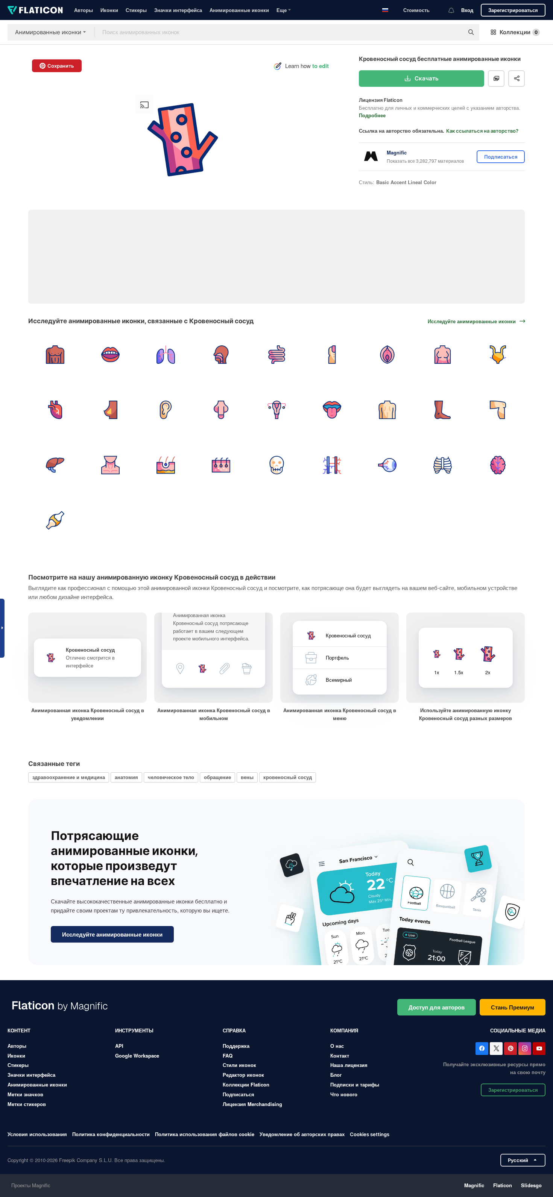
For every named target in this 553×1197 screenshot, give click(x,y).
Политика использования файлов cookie (204, 1134)
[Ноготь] (331, 354)
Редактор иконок (243, 1074)
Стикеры (136, 10)
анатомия (126, 777)
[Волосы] (165, 465)
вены (247, 777)
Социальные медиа (517, 1030)
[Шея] (110, 465)
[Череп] (276, 465)
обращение (217, 777)
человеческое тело (171, 777)
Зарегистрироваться (513, 10)
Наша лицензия (349, 1064)
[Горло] (221, 354)
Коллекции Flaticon (246, 1084)
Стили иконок (239, 1064)
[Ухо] (165, 409)
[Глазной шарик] (387, 465)
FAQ (227, 1055)
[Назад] (387, 409)
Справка (234, 1030)
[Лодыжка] (442, 409)
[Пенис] (221, 409)
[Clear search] (454, 32)
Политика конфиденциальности (111, 1134)
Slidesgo (531, 1185)
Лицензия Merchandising (252, 1104)
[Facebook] (482, 1048)
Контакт (339, 1055)
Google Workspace (137, 1055)
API (119, 1045)
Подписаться (238, 1094)
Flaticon (502, 1185)
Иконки (109, 10)
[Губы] (110, 354)
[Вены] (331, 465)
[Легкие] (165, 354)
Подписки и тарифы (354, 1084)
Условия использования (37, 1134)
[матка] (276, 409)
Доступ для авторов (437, 1007)
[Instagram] (524, 1048)
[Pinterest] (510, 1048)
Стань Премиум (512, 1007)
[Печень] (55, 465)
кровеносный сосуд (287, 777)
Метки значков (25, 1094)
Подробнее (372, 115)
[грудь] (442, 354)
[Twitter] (496, 1048)
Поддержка (236, 1045)
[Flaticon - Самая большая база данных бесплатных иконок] (35, 10)
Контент (19, 1030)
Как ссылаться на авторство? (482, 131)
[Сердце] (55, 409)
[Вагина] (387, 354)
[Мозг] (498, 465)
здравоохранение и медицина (68, 777)
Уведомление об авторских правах (302, 1134)
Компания (344, 1030)
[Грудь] (55, 354)
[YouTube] (539, 1048)
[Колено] (498, 409)
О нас (337, 1045)
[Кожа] (221, 465)
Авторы (83, 10)
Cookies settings (369, 1134)
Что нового (343, 1094)
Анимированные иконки (239, 10)
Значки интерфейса (178, 10)
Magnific (474, 1185)
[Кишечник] (276, 354)
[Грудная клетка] (442, 465)
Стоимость (416, 10)
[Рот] (331, 409)
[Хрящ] (55, 520)
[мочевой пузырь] (498, 354)
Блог (336, 1074)
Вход (467, 10)
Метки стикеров (27, 1104)
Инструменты (134, 1030)
